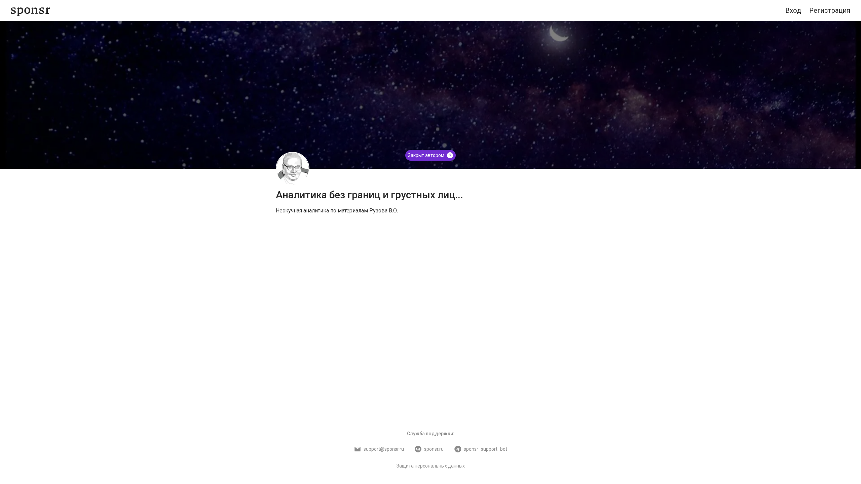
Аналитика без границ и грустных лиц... (369, 195)
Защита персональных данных (431, 466)
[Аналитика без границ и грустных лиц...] (292, 169)
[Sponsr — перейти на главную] (30, 10)
